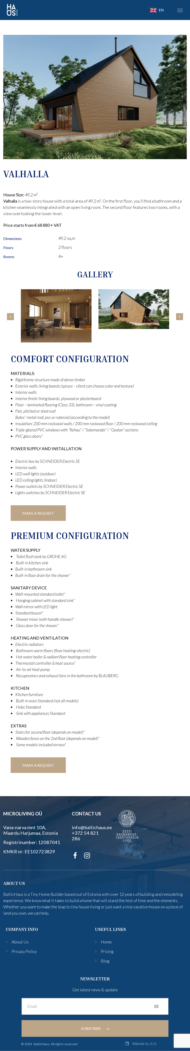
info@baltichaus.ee (92, 827)
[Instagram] (87, 855)
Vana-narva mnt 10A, (24, 827)
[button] (180, 10)
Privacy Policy (24, 951)
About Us (20, 941)
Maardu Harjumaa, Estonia (30, 833)
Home (106, 941)
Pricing (107, 951)
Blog (105, 960)
